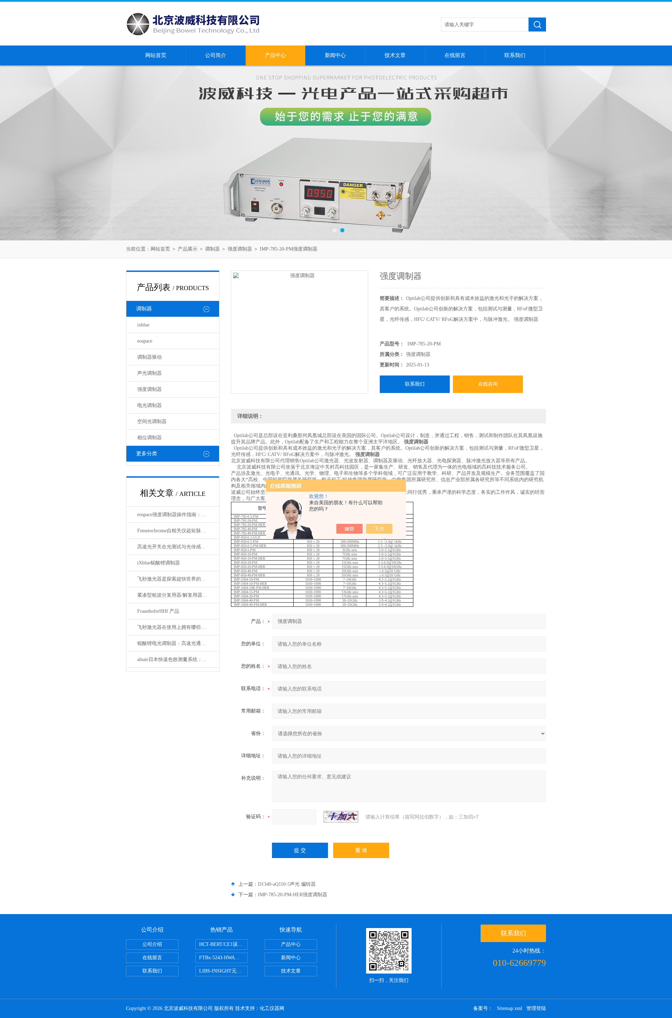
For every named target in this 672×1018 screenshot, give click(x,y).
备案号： (483, 1008)
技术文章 (395, 55)
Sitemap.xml (509, 1008)
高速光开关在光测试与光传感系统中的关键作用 (177, 546)
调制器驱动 (149, 357)
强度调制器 (239, 249)
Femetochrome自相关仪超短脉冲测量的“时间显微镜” (177, 530)
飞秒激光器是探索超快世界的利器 (174, 579)
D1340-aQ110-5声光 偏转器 (287, 884)
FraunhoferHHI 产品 (158, 611)
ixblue (143, 325)
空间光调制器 (152, 421)
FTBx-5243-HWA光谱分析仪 (223, 957)
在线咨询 (488, 384)
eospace (144, 341)
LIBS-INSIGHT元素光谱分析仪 (223, 971)
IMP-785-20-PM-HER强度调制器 (292, 894)
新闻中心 (335, 55)
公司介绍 (152, 944)
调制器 (212, 249)
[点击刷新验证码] (340, 817)
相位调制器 (149, 437)
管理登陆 (536, 1008)
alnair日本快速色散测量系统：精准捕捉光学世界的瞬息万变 (177, 659)
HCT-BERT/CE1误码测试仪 (223, 944)
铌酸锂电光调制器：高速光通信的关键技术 (177, 643)
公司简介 (215, 55)
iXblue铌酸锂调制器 (158, 563)
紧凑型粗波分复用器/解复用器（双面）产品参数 (177, 595)
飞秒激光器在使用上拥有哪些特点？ (176, 627)
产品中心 (275, 55)
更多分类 (146, 453)
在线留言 (454, 55)
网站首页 (155, 55)
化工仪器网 (272, 1008)
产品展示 (187, 249)
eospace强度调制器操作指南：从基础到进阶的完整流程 (177, 514)
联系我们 (514, 55)
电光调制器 (149, 405)
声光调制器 (149, 373)
